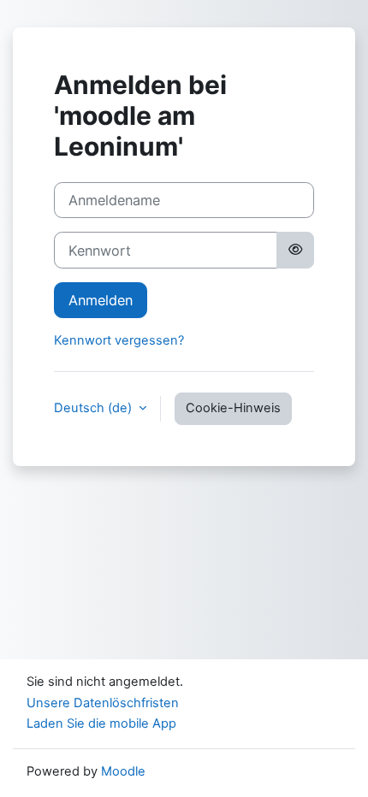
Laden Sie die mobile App (101, 723)
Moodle (123, 771)
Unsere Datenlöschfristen (103, 703)
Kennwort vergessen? (119, 340)
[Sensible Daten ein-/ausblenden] (295, 250)
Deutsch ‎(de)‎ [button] (94, 408)
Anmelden (100, 300)
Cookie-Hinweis (233, 408)
